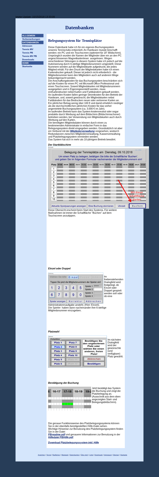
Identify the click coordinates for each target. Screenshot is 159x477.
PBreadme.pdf (56, 434)
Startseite (27, 66)
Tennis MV (27, 49)
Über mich (84, 455)
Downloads (28, 59)
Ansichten (41, 455)
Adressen (27, 46)
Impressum (108, 455)
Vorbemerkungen (31, 39)
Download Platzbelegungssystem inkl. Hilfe (73, 442)
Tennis (48, 455)
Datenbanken (75, 455)
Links (91, 455)
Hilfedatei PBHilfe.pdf (60, 437)
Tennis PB (27, 52)
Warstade (64, 455)
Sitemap (116, 455)
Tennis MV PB (29, 56)
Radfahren (56, 455)
